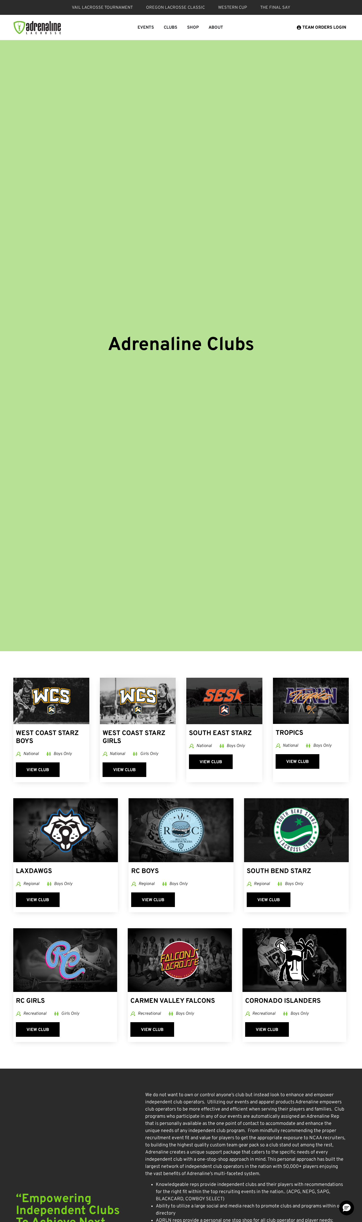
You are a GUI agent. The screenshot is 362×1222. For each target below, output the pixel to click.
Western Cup (232, 7)
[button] (346, 1208)
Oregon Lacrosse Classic (175, 7)
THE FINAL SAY (275, 7)
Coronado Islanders (283, 1001)
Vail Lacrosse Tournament (102, 7)
